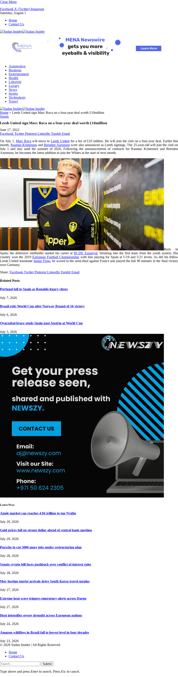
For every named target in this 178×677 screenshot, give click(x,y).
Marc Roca (23, 141)
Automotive (17, 66)
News (13, 89)
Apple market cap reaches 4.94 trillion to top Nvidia (38, 513)
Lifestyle (15, 82)
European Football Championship (55, 257)
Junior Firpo (41, 261)
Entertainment (19, 74)
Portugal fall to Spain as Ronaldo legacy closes (34, 289)
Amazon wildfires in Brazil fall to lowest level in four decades (44, 632)
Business (15, 70)
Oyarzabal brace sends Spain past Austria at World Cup (41, 323)
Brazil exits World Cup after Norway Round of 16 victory (42, 306)
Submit (47, 664)
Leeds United (60, 141)
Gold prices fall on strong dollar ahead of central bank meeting (46, 530)
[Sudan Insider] (22, 31)
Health (13, 78)
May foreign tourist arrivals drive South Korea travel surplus (45, 581)
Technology (17, 97)
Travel (13, 101)
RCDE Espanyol (85, 253)
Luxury (14, 86)
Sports (13, 93)
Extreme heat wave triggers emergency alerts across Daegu (43, 598)
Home (13, 20)
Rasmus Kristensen (24, 145)
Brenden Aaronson (57, 145)
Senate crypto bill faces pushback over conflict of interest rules (45, 564)
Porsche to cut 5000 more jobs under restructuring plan (41, 547)
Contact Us (16, 24)
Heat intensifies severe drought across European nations (41, 615)
